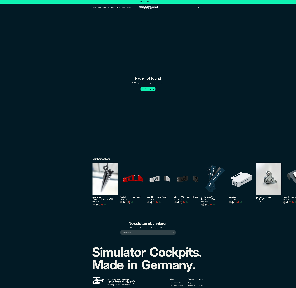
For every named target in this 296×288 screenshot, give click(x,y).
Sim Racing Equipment (176, 285)
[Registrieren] (173, 232)
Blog (189, 283)
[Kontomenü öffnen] (198, 7)
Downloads (191, 285)
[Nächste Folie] (202, 1)
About (200, 283)
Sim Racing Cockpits (176, 283)
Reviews (201, 285)
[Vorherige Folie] (93, 1)
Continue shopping (148, 89)
